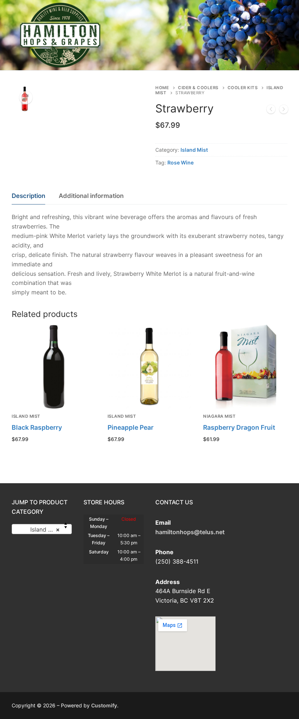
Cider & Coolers (198, 87)
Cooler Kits (243, 87)
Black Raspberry (37, 427)
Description (28, 195)
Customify (104, 705)
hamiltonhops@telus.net (190, 532)
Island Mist (194, 150)
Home (162, 87)
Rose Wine (180, 162)
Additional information (91, 195)
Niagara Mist (219, 416)
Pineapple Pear (131, 427)
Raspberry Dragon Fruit (239, 427)
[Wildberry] (271, 110)
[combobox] (42, 529)
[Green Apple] (283, 110)
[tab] (28, 196)
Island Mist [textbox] (39, 529)
